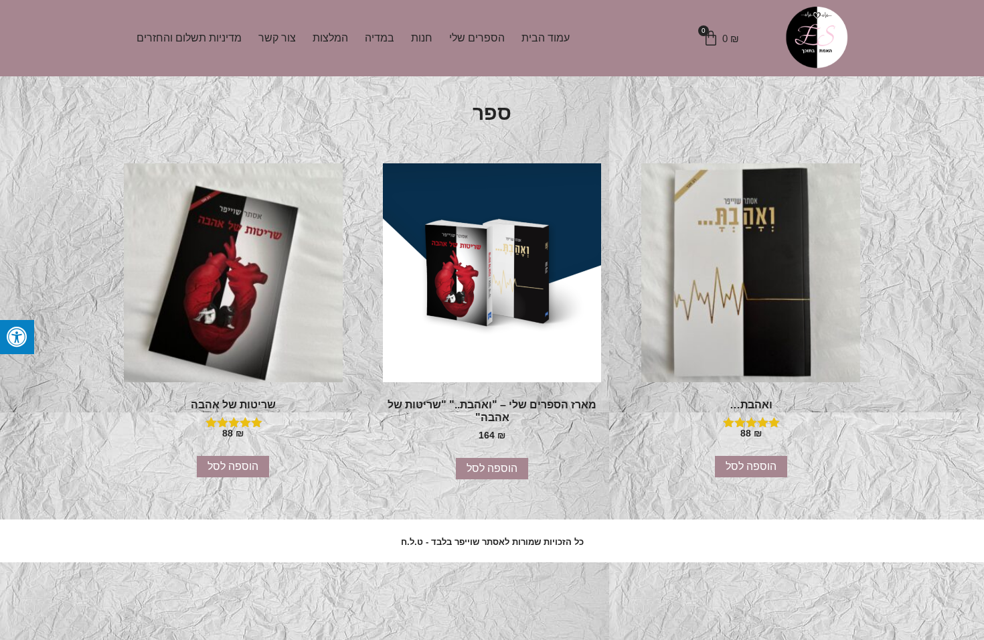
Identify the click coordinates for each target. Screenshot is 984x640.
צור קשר (277, 38)
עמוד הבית (545, 38)
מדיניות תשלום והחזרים (189, 38)
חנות (421, 38)
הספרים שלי (477, 38)
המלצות (330, 38)
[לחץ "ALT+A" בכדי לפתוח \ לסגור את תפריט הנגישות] (17, 337)
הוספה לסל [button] (751, 466)
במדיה (379, 38)
